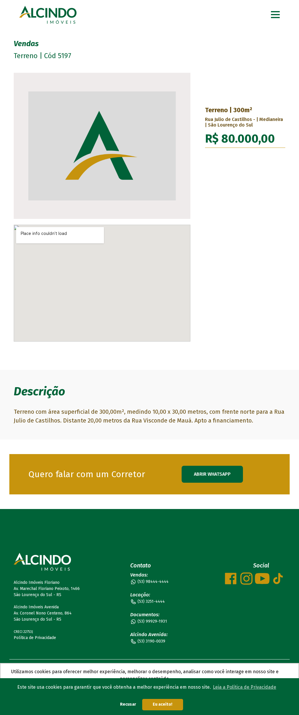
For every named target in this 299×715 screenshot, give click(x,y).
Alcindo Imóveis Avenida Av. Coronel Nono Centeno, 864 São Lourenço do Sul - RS (43, 613)
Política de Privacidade (35, 637)
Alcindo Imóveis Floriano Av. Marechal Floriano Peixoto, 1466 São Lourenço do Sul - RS (47, 588)
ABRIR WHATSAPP (212, 474)
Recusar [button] (128, 704)
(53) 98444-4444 (153, 581)
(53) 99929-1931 (152, 621)
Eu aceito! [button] (162, 704)
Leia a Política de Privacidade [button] (244, 687)
